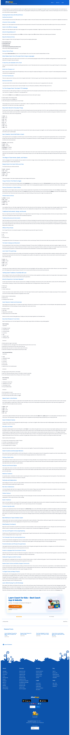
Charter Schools (39, 673)
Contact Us (55, 686)
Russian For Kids (22, 685)
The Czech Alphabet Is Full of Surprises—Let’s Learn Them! (42, 634)
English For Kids (22, 674)
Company (4, 684)
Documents (38, 689)
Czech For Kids (7, 636)
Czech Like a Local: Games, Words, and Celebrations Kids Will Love (58, 634)
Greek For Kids (22, 687)
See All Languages (22, 688)
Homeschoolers (39, 676)
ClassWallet (55, 677)
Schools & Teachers (39, 671)
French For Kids (22, 673)
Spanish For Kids (22, 671)
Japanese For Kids (22, 679)
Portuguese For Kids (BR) (23, 682)
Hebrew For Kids (22, 684)
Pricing (4, 676)
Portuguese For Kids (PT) (23, 680)
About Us (4, 682)
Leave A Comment (7, 644)
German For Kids (22, 677)
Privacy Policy (38, 685)
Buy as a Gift (55, 673)
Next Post (65, 621)
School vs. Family (39, 674)
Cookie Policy (38, 686)
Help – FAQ (55, 683)
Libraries (37, 677)
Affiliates (4, 685)
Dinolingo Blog (5, 688)
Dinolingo (4, 587)
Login (63, 2)
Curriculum (5, 674)
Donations (4, 680)
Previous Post (5, 621)
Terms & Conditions (39, 688)
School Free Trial (56, 674)
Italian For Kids (22, 676)
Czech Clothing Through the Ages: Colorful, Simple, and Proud (11, 634)
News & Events (5, 687)
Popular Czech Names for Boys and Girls (25, 634)
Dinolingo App (5, 677)
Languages (5, 671)
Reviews (4, 679)
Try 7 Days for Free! (15, 606)
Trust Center (38, 683)
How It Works (5, 673)
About (52, 2)
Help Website (55, 685)
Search (38, 706)
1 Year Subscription (56, 676)
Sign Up (57, 2)
